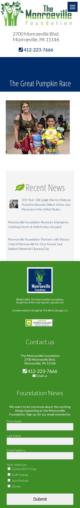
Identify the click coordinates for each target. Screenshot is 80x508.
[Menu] (73, 7)
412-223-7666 (42, 371)
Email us (41, 376)
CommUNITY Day (23, 469)
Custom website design (25, 310)
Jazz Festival (19, 480)
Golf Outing (19, 475)
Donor (16, 486)
